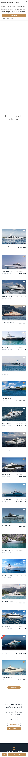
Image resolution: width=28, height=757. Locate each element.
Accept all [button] (14, 15)
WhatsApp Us (15, 728)
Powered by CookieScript (7, 18)
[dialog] (14, 10)
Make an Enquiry (14, 724)
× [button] (26, 1)
